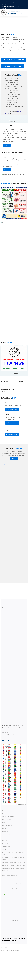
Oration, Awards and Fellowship (10, 2)
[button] (13, 60)
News (18, 6)
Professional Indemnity (8, 6)
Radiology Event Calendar (9, 1)
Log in (4, 8)
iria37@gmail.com (6, 732)
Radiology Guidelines (7, 4)
